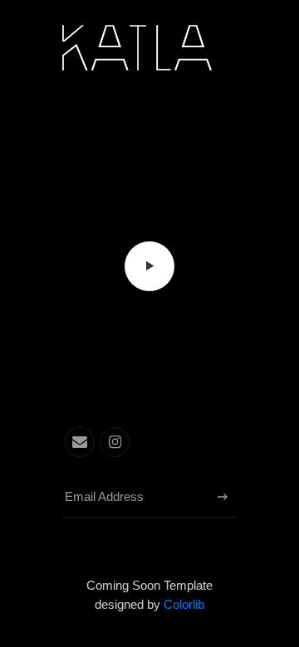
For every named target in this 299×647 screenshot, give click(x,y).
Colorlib (184, 604)
